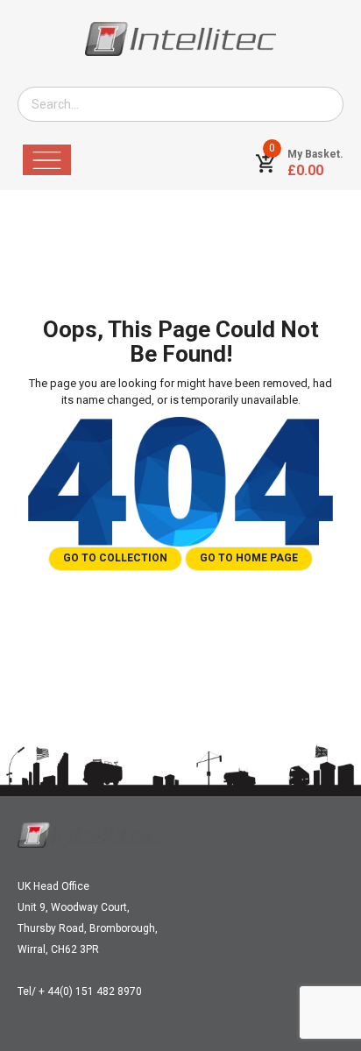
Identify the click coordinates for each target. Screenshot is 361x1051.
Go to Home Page (249, 558)
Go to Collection (115, 558)
